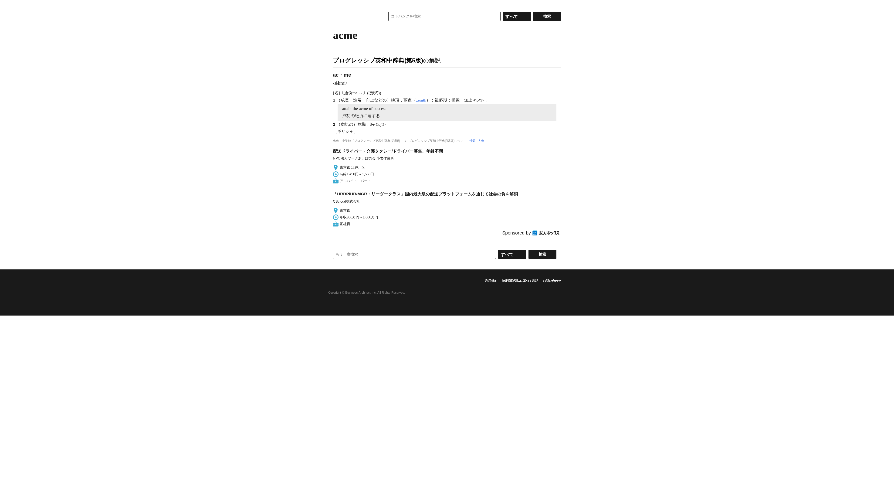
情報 (473, 141)
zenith (421, 100)
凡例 (481, 141)
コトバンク (356, 16)
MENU (337, 4)
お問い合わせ (552, 280)
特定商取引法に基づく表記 (520, 280)
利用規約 (491, 280)
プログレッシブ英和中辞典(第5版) (378, 60)
